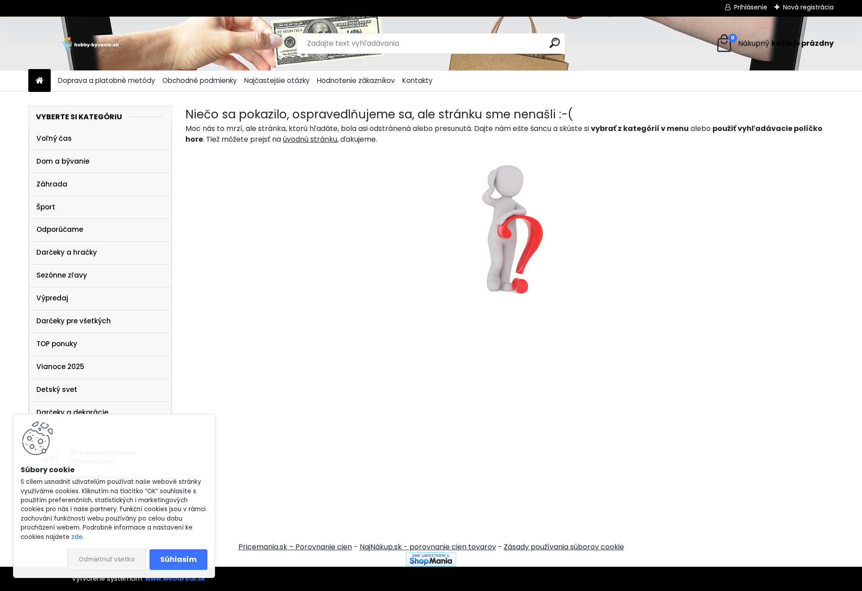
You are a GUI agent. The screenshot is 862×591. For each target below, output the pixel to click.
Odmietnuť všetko (107, 559)
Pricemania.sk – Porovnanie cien (295, 547)
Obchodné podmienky (200, 80)
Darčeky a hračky (66, 252)
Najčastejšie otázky (277, 80)
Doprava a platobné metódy (106, 80)
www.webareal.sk (175, 578)
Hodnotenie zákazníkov (356, 80)
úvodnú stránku (310, 139)
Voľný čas (54, 138)
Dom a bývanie (62, 161)
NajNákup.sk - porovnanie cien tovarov (428, 547)
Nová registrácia (808, 7)
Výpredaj (52, 298)
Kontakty (417, 80)
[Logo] (90, 43)
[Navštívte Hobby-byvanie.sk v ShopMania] (431, 557)
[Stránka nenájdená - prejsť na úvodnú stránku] (509, 227)
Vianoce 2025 (60, 366)
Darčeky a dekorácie (72, 412)
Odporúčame (59, 229)
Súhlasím (178, 559)
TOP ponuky (56, 343)
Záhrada (51, 184)
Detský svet (56, 389)
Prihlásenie (750, 7)
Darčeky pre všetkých (73, 321)
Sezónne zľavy (61, 275)
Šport (45, 207)
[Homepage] (39, 81)
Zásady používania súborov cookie (564, 547)
